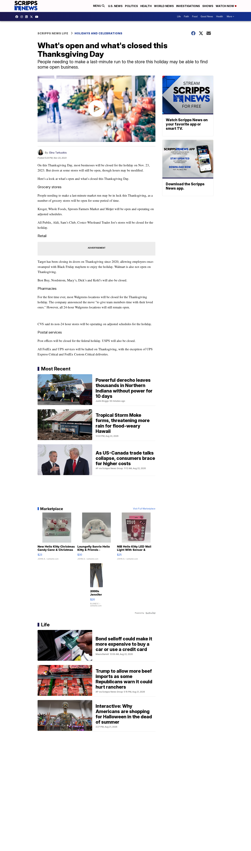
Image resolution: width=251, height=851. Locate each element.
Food (195, 16)
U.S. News (115, 6)
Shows (207, 6)
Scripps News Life (53, 33)
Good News (207, 16)
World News (164, 6)
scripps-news (27, 16)
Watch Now (225, 6)
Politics (131, 6)
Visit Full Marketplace (144, 509)
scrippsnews (17, 16)
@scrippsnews (37, 16)
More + (230, 16)
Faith (186, 16)
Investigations (188, 6)
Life (179, 16)
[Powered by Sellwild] (150, 613)
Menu (97, 5)
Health (146, 6)
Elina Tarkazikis (58, 152)
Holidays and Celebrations (98, 33)
